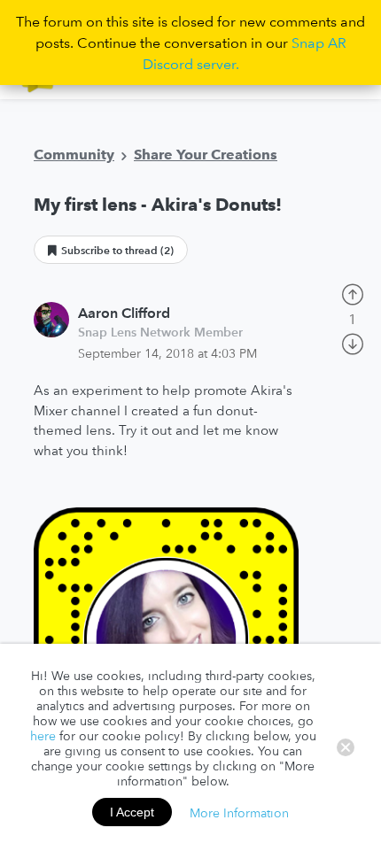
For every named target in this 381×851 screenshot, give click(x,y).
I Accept (132, 812)
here (43, 736)
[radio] (352, 292)
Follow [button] (111, 250)
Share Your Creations (205, 154)
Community (74, 154)
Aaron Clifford (124, 312)
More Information (239, 812)
